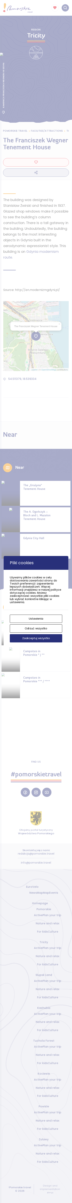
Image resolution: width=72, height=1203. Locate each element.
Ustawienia (36, 619)
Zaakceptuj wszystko (36, 638)
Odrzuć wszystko (36, 628)
